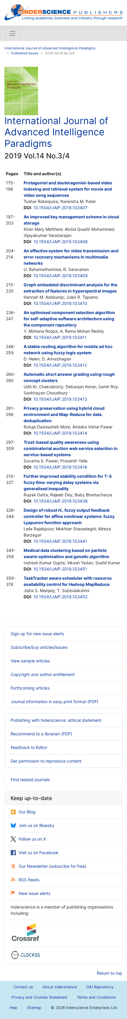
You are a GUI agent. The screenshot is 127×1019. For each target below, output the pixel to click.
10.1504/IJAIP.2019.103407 (60, 207)
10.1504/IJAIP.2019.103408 (60, 241)
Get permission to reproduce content (46, 760)
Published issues (24, 53)
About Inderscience (60, 987)
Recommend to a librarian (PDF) (41, 733)
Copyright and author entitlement (43, 674)
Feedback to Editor (29, 747)
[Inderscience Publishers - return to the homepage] (63, 10)
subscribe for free (68, 866)
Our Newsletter (34, 866)
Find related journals (30, 779)
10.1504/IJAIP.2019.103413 (60, 399)
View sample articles (30, 660)
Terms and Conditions (96, 997)
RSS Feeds (29, 879)
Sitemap (34, 1007)
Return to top (109, 973)
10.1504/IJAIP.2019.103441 (60, 541)
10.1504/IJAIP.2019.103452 (60, 596)
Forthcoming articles (30, 687)
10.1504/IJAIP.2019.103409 (60, 275)
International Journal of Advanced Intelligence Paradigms (49, 48)
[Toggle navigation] (12, 33)
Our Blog (27, 811)
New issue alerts (34, 893)
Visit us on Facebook (38, 852)
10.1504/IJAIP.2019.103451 (60, 568)
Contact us (23, 987)
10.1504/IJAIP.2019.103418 (60, 466)
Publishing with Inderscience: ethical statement (56, 720)
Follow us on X (32, 838)
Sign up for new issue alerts (37, 633)
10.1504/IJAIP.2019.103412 (60, 365)
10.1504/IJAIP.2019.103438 (60, 500)
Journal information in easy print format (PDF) (54, 701)
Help (13, 1007)
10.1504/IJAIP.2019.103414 (60, 432)
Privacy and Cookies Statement (39, 997)
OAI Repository (99, 987)
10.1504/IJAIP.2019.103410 (60, 303)
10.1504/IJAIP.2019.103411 (60, 337)
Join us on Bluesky (36, 825)
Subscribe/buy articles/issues (39, 647)
